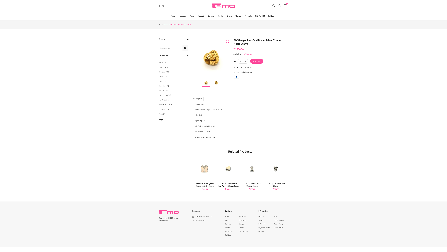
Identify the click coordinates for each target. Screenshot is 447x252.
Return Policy (278, 224)
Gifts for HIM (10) (165, 95)
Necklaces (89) (164, 100)
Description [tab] (197, 98)
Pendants (248, 16)
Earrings (211, 16)
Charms (238, 16)
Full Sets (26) (163, 90)
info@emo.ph (200, 220)
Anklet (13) (162, 63)
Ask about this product (244, 67)
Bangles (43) (163, 67)
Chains (229, 16)
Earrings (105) (164, 86)
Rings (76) (162, 114)
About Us (261, 216)
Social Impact (278, 227)
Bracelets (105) (164, 72)
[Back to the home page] (159, 25)
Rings (192, 16)
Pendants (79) (164, 109)
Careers (261, 231)
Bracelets (201, 16)
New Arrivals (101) (165, 104)
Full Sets (271, 16)
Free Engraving (279, 220)
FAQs (275, 216)
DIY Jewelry (262, 224)
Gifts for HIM (260, 16)
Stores (260, 220)
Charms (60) (163, 81)
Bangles (221, 16)
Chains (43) (163, 76)
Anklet (173, 16)
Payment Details (264, 227)
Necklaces (182, 16)
